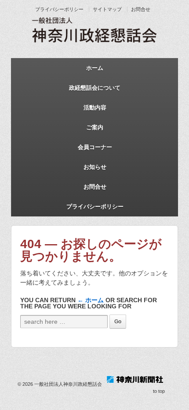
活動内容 (95, 107)
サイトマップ (107, 9)
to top (159, 391)
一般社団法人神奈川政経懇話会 (68, 384)
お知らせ (95, 167)
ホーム (94, 68)
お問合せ (140, 9)
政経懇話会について (94, 87)
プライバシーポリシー (59, 9)
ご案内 (94, 127)
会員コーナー (95, 147)
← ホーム (90, 300)
